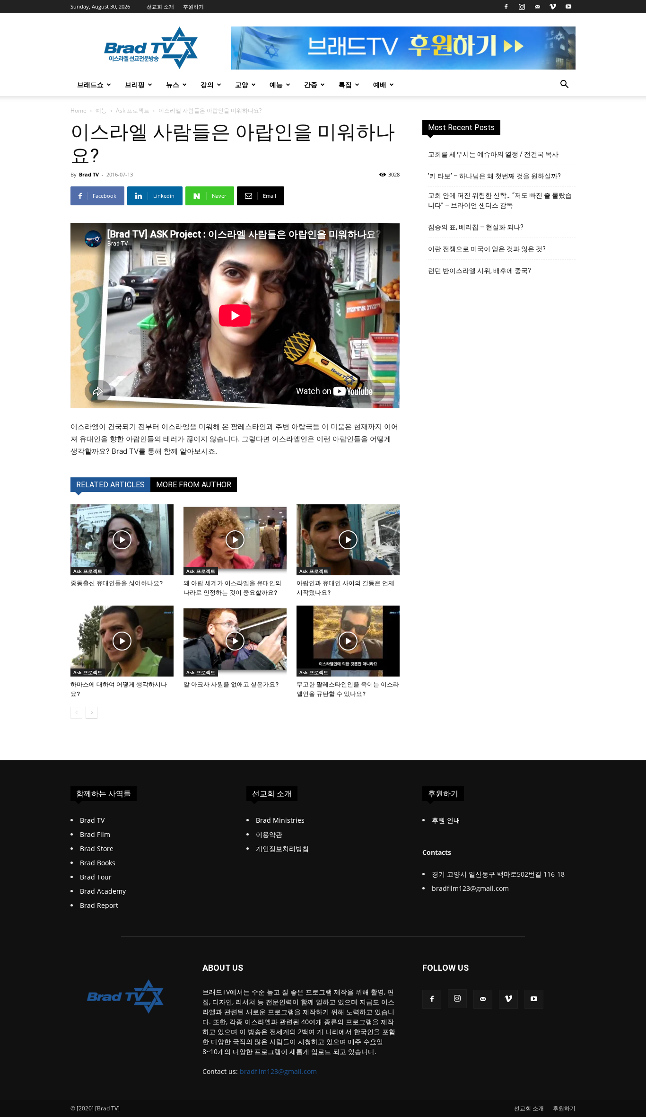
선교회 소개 (160, 6)
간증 (310, 84)
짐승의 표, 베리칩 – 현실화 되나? (476, 227)
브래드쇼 (90, 84)
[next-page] (91, 713)
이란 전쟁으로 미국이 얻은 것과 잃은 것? (487, 249)
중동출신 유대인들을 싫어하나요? (116, 583)
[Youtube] (568, 6)
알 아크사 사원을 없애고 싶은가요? (231, 684)
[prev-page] (76, 713)
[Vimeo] (553, 6)
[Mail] (537, 6)
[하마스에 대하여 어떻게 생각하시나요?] (122, 641)
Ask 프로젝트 (132, 110)
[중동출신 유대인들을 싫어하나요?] (122, 539)
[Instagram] (522, 6)
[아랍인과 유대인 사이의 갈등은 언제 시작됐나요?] (348, 539)
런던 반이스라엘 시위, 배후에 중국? (479, 270)
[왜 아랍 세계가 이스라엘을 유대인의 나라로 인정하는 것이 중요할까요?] (235, 539)
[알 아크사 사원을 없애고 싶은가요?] (235, 641)
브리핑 (135, 84)
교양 (241, 84)
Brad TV (89, 174)
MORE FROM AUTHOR (193, 484)
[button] (564, 85)
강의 (207, 84)
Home (78, 110)
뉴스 (172, 84)
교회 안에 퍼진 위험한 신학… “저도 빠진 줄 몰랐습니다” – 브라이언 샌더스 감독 (500, 200)
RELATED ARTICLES (110, 484)
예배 (379, 84)
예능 (276, 84)
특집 (345, 84)
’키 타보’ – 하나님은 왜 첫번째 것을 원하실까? (494, 176)
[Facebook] (506, 6)
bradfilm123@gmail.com (278, 1071)
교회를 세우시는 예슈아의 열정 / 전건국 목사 (493, 154)
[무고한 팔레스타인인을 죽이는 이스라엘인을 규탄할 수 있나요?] (348, 641)
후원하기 (193, 6)
